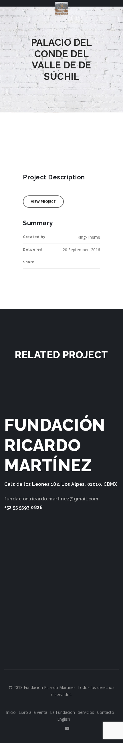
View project (43, 201)
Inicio (11, 712)
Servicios (86, 712)
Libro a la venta (33, 712)
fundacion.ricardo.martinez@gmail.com (51, 499)
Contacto (105, 712)
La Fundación (62, 712)
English (63, 719)
